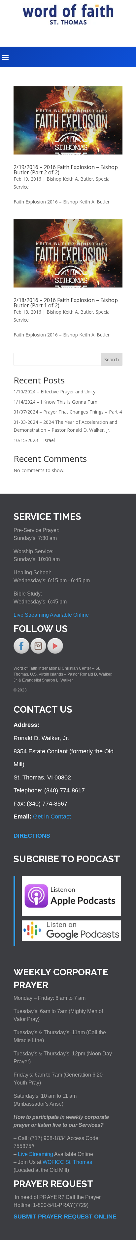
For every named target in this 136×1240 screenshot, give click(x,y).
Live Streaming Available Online (51, 615)
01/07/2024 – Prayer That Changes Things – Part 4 (68, 412)
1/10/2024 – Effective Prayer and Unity (54, 391)
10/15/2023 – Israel (34, 440)
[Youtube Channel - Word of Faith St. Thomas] (55, 652)
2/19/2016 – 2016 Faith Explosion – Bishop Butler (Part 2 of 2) (66, 169)
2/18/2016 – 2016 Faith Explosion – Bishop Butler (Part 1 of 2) (66, 302)
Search (111, 359)
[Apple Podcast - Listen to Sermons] (71, 913)
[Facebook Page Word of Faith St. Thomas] (21, 652)
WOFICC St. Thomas (67, 1162)
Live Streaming (35, 1154)
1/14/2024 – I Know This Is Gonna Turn (55, 402)
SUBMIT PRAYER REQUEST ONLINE (65, 1216)
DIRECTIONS (32, 835)
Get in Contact (52, 816)
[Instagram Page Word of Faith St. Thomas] (38, 652)
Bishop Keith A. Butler (70, 179)
